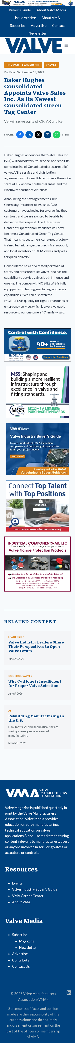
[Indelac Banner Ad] (37, 3)
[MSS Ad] (37, 392)
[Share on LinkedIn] (29, 134)
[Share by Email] (47, 134)
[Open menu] (66, 45)
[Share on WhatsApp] (56, 134)
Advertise (38, 25)
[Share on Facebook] (20, 134)
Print (66, 134)
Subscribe (17, 25)
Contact (58, 25)
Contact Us (21, 966)
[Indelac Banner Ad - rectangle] (37, 344)
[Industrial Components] (37, 564)
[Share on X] (38, 134)
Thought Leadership (23, 64)
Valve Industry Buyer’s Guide (34, 889)
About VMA (50, 18)
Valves (51, 64)
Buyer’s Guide (20, 10)
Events (17, 883)
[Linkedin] (69, 992)
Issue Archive (25, 18)
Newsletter (37, 33)
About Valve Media (51, 10)
